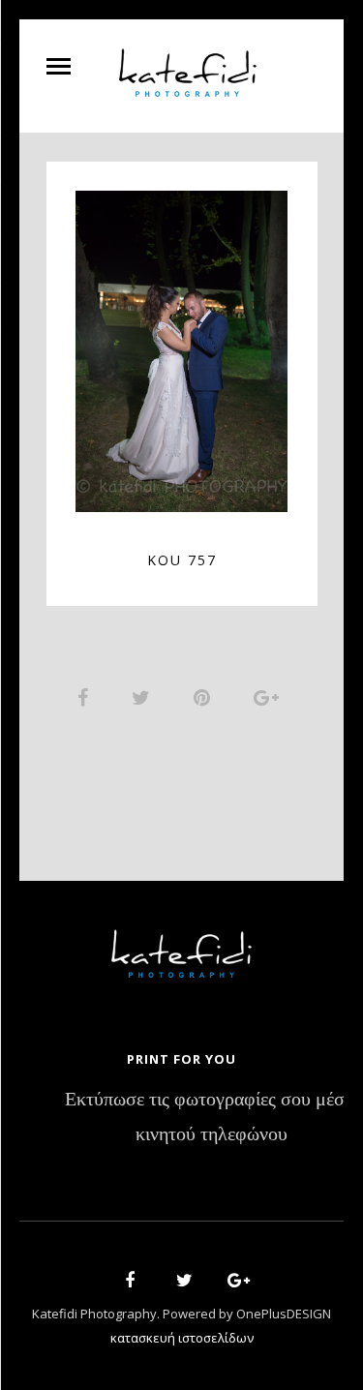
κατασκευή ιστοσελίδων (182, 1337)
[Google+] (232, 1283)
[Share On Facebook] (86, 696)
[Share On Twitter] (144, 696)
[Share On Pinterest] (205, 696)
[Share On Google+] (269, 696)
